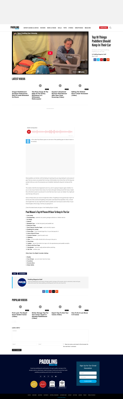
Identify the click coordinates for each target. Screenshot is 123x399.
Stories (70, 28)
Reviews (42, 28)
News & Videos (51, 28)
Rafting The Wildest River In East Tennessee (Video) (79, 93)
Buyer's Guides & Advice (31, 28)
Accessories (22, 273)
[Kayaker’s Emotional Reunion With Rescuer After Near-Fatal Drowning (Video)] (60, 85)
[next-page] (15, 322)
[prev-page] (13, 322)
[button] (110, 28)
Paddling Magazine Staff (99, 54)
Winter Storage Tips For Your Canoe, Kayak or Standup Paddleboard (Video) (40, 315)
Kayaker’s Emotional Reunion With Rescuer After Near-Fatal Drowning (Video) (59, 94)
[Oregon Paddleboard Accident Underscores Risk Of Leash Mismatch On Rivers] (20, 85)
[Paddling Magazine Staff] (22, 282)
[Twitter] (98, 59)
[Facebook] (95, 59)
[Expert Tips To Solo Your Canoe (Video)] (60, 307)
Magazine (88, 28)
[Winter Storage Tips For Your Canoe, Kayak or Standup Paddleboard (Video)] (40, 307)
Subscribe (103, 27)
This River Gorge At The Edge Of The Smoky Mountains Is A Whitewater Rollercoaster (40, 95)
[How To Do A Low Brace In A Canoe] (79, 307)
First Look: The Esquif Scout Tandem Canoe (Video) (19, 314)
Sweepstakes (79, 28)
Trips (65, 28)
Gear (14, 273)
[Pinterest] (101, 59)
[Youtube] (55, 376)
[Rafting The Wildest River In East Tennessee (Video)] (79, 85)
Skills (60, 28)
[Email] (104, 59)
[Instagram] (44, 376)
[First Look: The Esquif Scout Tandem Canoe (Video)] (20, 307)
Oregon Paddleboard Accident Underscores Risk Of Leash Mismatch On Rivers (20, 94)
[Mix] (108, 59)
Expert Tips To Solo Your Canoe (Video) (60, 314)
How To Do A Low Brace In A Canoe (79, 314)
